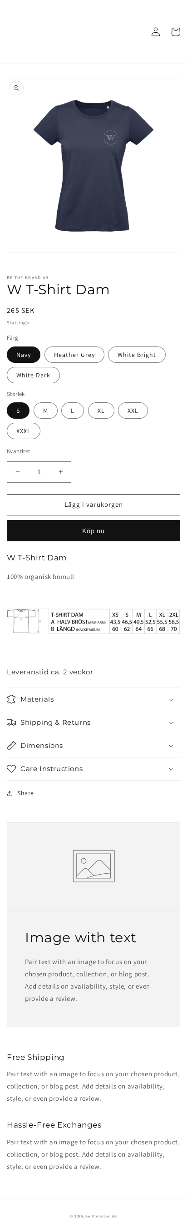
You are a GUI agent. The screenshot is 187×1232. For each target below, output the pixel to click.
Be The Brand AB (101, 1215)
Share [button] (25, 793)
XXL (133, 410)
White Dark (33, 375)
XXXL (23, 431)
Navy (23, 355)
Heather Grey (74, 355)
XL (101, 410)
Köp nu (93, 530)
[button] (93, 699)
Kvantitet (18, 451)
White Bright (137, 355)
